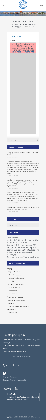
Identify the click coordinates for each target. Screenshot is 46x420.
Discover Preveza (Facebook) (14, 380)
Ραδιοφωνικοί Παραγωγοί (16, 300)
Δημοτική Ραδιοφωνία (16, 278)
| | (38, 5)
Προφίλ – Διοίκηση (13, 272)
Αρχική (9, 269)
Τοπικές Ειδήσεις (14, 287)
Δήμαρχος (17, 24)
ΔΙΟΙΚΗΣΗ (28, 22)
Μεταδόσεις (13, 291)
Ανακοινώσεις (13, 294)
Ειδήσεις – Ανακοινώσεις (15, 284)
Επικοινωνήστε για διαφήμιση (19, 306)
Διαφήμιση (10, 303)
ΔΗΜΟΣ (16, 22)
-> (41, 5)
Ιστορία (11, 281)
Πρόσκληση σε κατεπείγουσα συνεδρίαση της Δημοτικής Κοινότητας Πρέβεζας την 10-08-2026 (23, 208)
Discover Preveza (9, 377)
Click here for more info (23, 51)
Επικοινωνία (11, 310)
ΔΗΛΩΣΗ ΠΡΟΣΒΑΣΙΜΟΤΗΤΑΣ (23, 357)
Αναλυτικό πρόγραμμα (15, 297)
